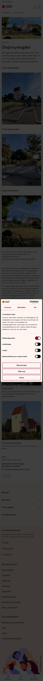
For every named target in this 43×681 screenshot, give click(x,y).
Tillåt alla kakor (21, 365)
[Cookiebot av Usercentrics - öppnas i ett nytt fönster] (32, 302)
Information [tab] (21, 307)
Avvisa (21, 377)
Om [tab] (35, 307)
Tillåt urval (21, 371)
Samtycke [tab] (7, 307)
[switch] (38, 344)
